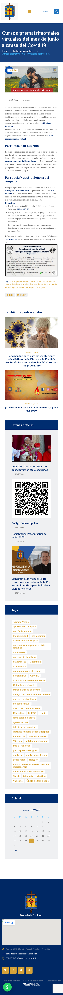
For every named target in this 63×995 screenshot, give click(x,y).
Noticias (13, 70)
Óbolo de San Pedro (37, 780)
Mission (17, 741)
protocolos (19, 759)
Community (19, 666)
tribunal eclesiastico (34, 776)
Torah (16, 776)
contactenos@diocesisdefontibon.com (21, 954)
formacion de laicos (24, 717)
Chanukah (35, 661)
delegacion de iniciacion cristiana (31, 694)
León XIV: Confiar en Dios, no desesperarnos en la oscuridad (30, 468)
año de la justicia (22, 631)
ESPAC (32, 713)
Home (5, 51)
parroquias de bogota (35, 287)
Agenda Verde (21, 622)
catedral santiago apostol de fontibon (29, 646)
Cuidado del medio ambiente (29, 680)
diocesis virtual (21, 703)
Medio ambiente (37, 736)
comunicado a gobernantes (28, 671)
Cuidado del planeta (24, 685)
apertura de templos (24, 626)
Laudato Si (19, 736)
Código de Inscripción (25, 523)
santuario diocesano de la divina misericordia (31, 765)
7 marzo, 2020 (31, 352)
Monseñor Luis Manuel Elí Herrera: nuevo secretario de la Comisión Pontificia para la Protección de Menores (31, 583)
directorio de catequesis (26, 708)
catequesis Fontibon (24, 657)
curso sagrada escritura (26, 689)
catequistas (19, 661)
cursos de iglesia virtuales (17, 284)
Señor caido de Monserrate (28, 771)
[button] (7, 987)
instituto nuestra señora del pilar (31, 731)
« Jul (15, 850)
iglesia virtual (18, 287)
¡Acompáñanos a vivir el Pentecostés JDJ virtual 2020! (31, 409)
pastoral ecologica (36, 755)
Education (18, 713)
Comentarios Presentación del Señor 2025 (29, 535)
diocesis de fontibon (39, 284)
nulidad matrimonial (36, 741)
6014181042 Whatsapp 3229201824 (21, 958)
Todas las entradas (22, 51)
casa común (38, 636)
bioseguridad (20, 636)
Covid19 (34, 675)
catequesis (19, 652)
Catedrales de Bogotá (25, 640)
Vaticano (18, 780)
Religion (33, 759)
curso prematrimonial (20, 281)
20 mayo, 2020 (31, 404)
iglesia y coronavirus (24, 727)
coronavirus (20, 675)
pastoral (17, 755)
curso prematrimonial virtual (44, 281)
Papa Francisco (21, 745)
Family (43, 713)
